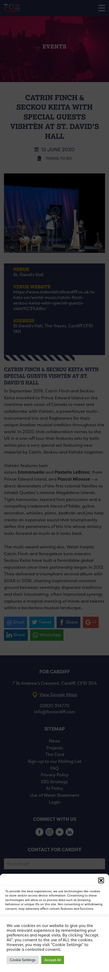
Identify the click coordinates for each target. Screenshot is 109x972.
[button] (101, 880)
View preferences (54, 953)
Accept (54, 924)
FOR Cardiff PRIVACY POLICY (31, 965)
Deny (55, 938)
